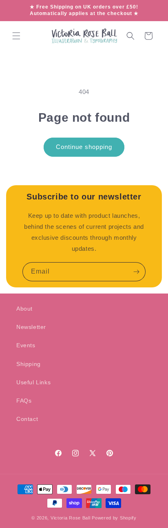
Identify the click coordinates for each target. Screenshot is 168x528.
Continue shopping (84, 146)
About (24, 308)
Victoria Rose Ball (71, 517)
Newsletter (31, 327)
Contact (27, 419)
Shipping (28, 364)
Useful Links (33, 382)
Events (25, 345)
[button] (16, 36)
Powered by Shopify (114, 517)
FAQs (23, 400)
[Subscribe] (136, 271)
